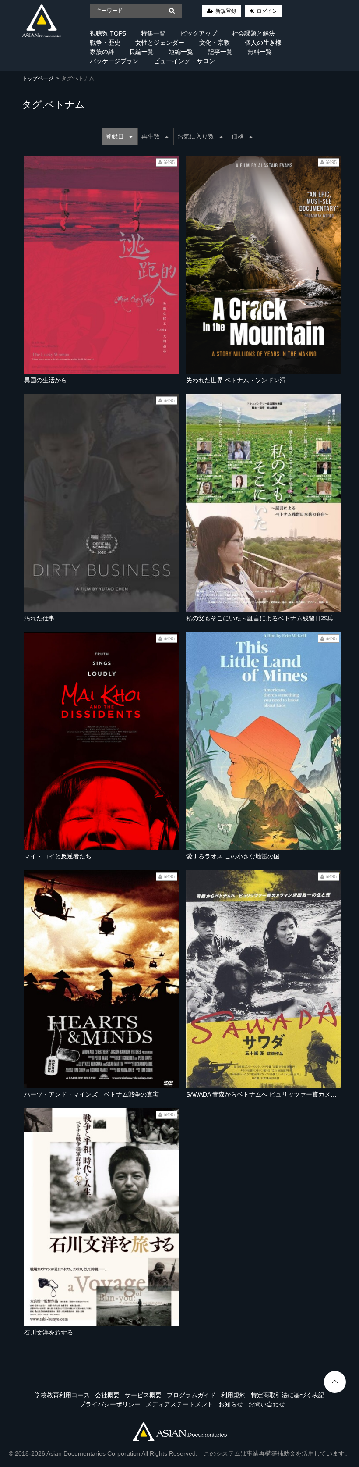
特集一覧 (153, 33)
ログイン (267, 11)
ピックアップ (198, 33)
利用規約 (233, 1395)
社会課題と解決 (253, 33)
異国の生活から (45, 380)
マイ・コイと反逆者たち (58, 856)
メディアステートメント (179, 1404)
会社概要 (107, 1395)
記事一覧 (220, 51)
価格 (238, 136)
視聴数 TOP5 (108, 33)
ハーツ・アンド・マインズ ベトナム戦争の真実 (91, 1094)
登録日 (115, 136)
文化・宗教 (214, 42)
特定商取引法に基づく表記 (287, 1395)
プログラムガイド (191, 1395)
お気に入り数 (195, 136)
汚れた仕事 (39, 618)
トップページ (37, 78)
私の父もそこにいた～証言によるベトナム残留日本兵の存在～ (272, 618)
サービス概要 (143, 1395)
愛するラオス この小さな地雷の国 (233, 856)
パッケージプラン (114, 60)
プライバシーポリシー (110, 1404)
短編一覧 (181, 51)
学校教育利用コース (62, 1395)
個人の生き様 (263, 42)
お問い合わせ (266, 1404)
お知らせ (230, 1404)
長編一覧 (141, 51)
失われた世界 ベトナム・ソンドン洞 (236, 380)
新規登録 (225, 11)
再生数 (150, 136)
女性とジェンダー (159, 42)
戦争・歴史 (105, 42)
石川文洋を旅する (48, 1332)
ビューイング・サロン (184, 60)
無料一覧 (259, 51)
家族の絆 (102, 51)
